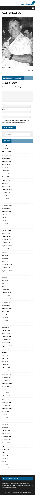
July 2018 (4, 352)
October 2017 (6, 380)
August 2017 (5, 387)
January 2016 (6, 433)
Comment (5, 90)
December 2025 (7, 155)
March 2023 (5, 199)
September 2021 (7, 246)
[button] (32, 8)
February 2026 (6, 152)
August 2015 (5, 449)
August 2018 (6, 349)
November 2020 (7, 264)
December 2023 (7, 189)
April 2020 (5, 286)
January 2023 (6, 202)
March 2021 (5, 258)
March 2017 (5, 393)
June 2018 (5, 355)
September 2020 (7, 271)
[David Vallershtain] (17, 65)
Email (4, 110)
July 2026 (4, 146)
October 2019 (6, 305)
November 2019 (6, 302)
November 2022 (7, 205)
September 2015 (7, 446)
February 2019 (6, 330)
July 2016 (4, 415)
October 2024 (6, 177)
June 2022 (5, 218)
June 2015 (5, 455)
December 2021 (6, 236)
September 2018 (7, 346)
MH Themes (28, 493)
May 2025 (5, 167)
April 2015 (5, 462)
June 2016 (5, 418)
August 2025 (6, 164)
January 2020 (6, 296)
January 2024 (6, 186)
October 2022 (6, 208)
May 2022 (5, 221)
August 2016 (6, 412)
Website (4, 115)
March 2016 (5, 427)
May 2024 (5, 183)
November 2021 (6, 239)
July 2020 (4, 277)
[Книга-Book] (17, 5)
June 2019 (5, 318)
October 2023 (6, 192)
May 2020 (5, 283)
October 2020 (6, 268)
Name (4, 104)
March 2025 (5, 171)
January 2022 (6, 233)
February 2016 (6, 430)
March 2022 (5, 227)
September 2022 (7, 211)
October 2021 (6, 243)
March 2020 (5, 290)
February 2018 (6, 368)
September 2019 (7, 308)
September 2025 (7, 161)
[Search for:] (17, 134)
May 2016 (5, 421)
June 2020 (5, 280)
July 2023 (4, 196)
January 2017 (5, 399)
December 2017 (6, 374)
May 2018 (5, 358)
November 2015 (6, 440)
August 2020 (6, 274)
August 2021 (5, 249)
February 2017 (6, 396)
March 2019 (5, 327)
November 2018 (6, 340)
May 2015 (5, 459)
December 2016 (6, 402)
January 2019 (6, 333)
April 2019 (5, 324)
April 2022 (5, 224)
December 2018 (6, 336)
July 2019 (4, 315)
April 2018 (5, 362)
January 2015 (6, 468)
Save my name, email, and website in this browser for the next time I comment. (15, 121)
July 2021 (4, 252)
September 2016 (7, 408)
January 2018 (6, 371)
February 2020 (6, 293)
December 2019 (6, 299)
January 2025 (6, 174)
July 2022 (4, 214)
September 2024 (7, 180)
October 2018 (6, 343)
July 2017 (4, 390)
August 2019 (6, 311)
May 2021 (5, 255)
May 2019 (5, 321)
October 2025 (6, 158)
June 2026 (5, 149)
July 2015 (4, 452)
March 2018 (5, 365)
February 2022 (6, 230)
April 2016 (5, 424)
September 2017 (7, 383)
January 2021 (6, 261)
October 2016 (6, 405)
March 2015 (5, 465)
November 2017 (6, 377)
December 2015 (6, 437)
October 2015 (6, 443)
